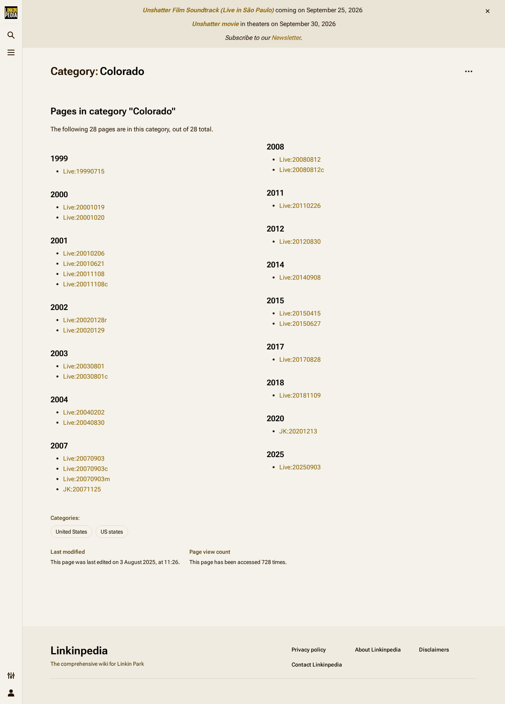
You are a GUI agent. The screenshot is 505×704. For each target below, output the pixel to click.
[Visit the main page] (11, 13)
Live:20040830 (84, 422)
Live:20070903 (84, 458)
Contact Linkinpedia (317, 664)
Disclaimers (434, 649)
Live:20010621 (84, 263)
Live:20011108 (84, 274)
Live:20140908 (300, 277)
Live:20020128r (85, 320)
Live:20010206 (84, 253)
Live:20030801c (85, 376)
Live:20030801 (84, 366)
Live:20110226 (300, 205)
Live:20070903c (85, 468)
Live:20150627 (300, 323)
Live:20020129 (84, 330)
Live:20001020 (84, 217)
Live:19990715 (84, 171)
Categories (64, 518)
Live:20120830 (300, 241)
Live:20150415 (300, 313)
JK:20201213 (298, 431)
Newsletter (285, 37)
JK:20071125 (82, 489)
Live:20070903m (86, 479)
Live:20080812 (300, 159)
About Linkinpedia (378, 649)
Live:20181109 (300, 395)
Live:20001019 (84, 207)
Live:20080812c (301, 170)
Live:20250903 (300, 467)
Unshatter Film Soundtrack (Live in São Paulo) (208, 10)
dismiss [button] (487, 11)
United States (71, 531)
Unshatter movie (215, 24)
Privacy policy (309, 649)
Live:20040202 (84, 412)
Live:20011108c (85, 284)
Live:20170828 (300, 359)
